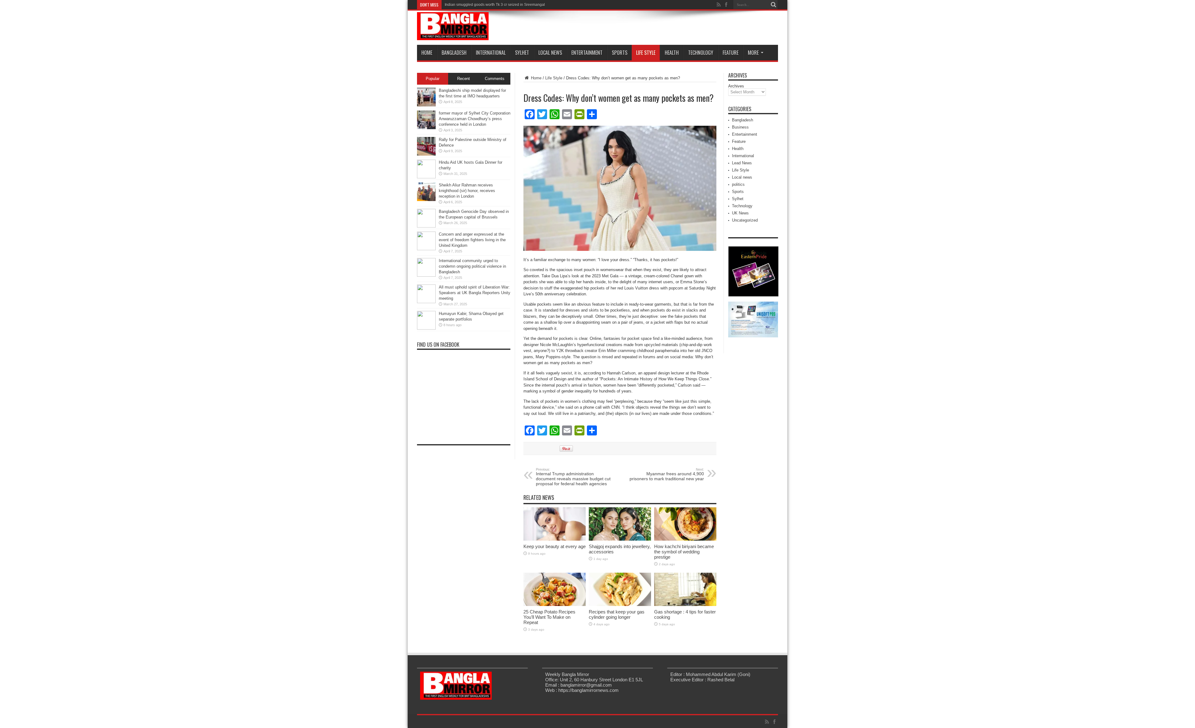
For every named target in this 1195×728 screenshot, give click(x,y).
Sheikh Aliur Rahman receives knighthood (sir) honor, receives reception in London (467, 191)
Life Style (645, 52)
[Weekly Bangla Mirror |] (453, 35)
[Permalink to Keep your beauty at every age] (554, 539)
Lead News (742, 163)
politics (738, 184)
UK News (740, 213)
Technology (700, 52)
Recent (463, 78)
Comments (494, 78)
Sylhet (522, 52)
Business (740, 127)
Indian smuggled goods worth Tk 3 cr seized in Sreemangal (495, 4)
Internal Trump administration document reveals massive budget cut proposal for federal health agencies (573, 476)
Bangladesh (454, 52)
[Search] (773, 4)
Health (672, 52)
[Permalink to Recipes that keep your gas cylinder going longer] (620, 604)
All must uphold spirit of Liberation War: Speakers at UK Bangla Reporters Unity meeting (474, 293)
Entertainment (586, 52)
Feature (730, 52)
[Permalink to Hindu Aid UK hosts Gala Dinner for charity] (426, 177)
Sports (619, 52)
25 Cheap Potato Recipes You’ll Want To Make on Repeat (549, 617)
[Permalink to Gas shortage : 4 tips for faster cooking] (685, 604)
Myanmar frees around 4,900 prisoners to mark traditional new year (667, 474)
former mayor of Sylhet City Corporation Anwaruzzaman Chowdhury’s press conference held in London (474, 119)
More (753, 52)
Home (426, 52)
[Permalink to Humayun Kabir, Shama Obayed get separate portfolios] (426, 328)
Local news (550, 52)
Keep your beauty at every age (554, 546)
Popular (432, 78)
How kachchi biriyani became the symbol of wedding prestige (684, 552)
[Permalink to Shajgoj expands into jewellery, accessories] (620, 539)
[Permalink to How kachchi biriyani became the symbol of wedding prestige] (685, 539)
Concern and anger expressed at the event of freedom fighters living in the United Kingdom (472, 240)
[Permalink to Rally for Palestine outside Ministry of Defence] (426, 154)
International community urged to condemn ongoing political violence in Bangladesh (472, 266)
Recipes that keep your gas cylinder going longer (616, 614)
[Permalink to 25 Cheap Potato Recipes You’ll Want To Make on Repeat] (554, 604)
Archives (736, 86)
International (491, 52)
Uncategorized (745, 220)
